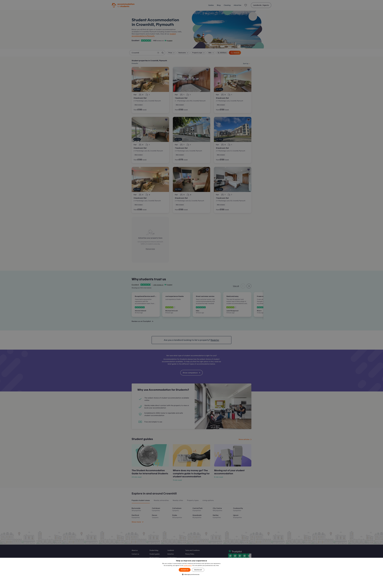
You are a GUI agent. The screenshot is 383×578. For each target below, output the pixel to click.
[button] (191, 574)
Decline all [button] (198, 569)
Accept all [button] (184, 569)
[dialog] (191, 568)
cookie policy (188, 565)
